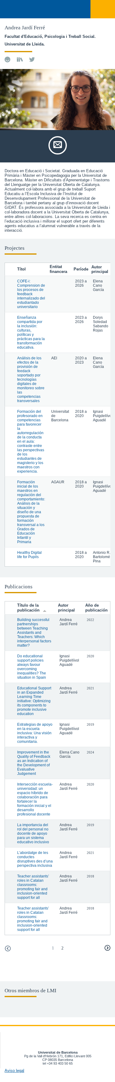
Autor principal (66, 607)
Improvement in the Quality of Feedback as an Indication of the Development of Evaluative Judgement (33, 763)
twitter (32, 60)
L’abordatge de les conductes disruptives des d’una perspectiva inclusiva (35, 859)
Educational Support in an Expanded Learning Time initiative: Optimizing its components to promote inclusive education (34, 701)
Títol (21, 269)
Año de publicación (96, 607)
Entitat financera (58, 269)
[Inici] (12, 9)
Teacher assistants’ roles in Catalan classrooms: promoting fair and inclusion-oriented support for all (33, 887)
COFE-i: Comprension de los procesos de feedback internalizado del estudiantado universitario (31, 294)
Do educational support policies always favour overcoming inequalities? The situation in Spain (31, 667)
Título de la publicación (28, 607)
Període (81, 269)
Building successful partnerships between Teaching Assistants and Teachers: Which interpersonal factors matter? (34, 633)
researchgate (20, 60)
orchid (8, 60)
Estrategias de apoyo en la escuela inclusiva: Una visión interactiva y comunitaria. (34, 733)
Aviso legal (14, 1070)
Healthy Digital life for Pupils (29, 554)
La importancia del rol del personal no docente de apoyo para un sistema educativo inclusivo (33, 833)
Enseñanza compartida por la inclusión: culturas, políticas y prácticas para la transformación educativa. (31, 332)
